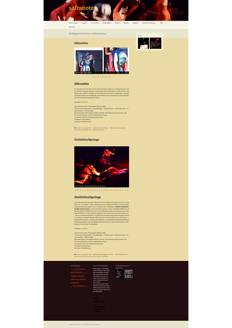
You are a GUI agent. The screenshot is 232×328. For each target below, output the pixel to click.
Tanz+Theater (95, 23)
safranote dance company (90, 130)
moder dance (85, 272)
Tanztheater (101, 130)
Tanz (72, 286)
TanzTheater (105, 128)
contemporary (115, 128)
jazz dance (123, 128)
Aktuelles (126, 23)
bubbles (72, 269)
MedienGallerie (107, 23)
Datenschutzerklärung (148, 23)
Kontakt (117, 23)
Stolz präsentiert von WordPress (91, 324)
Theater (86, 286)
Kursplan (84, 23)
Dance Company (73, 23)
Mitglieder (135, 23)
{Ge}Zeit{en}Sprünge (86, 139)
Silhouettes (81, 43)
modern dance (78, 130)
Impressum (72, 27)
